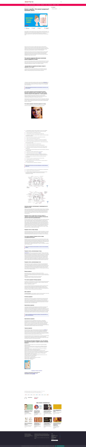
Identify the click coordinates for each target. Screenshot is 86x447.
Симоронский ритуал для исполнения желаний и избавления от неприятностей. (57, 424)
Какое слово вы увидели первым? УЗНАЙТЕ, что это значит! (57, 411)
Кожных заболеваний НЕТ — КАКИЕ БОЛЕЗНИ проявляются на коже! (48, 424)
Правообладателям (53, 437)
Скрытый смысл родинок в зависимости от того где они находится (29, 411)
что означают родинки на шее (38, 392)
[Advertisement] (37, 40)
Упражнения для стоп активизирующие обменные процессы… (37, 424)
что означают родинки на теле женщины (30, 392)
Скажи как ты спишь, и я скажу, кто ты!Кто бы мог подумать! (28, 424)
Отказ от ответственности (54, 435)
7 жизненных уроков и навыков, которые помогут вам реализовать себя (48, 411)
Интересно (27, 25)
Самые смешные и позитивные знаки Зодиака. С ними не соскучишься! (37, 411)
